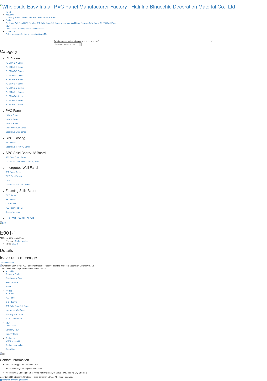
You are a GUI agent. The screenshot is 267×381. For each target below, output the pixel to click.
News (8, 25)
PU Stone (10, 23)
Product (9, 20)
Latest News (11, 28)
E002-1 (15, 243)
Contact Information (29, 34)
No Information (21, 240)
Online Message (13, 34)
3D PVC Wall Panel (108, 23)
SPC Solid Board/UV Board (48, 23)
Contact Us (10, 31)
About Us (10, 14)
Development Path (29, 17)
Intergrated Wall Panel (70, 23)
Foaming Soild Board (90, 23)
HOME (8, 11)
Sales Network (44, 17)
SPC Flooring (30, 23)
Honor (53, 17)
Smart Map (43, 34)
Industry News (37, 28)
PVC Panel (19, 23)
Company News (24, 28)
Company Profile (13, 17)
